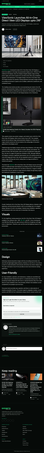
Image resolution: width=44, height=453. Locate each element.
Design (4, 64)
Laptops (24, 426)
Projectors (4, 426)
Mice (24, 434)
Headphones (4, 432)
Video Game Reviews (6, 441)
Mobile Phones (5, 428)
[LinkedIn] (10, 421)
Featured (10, 14)
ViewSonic (12, 164)
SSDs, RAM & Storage (27, 430)
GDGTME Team (34, 397)
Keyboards (25, 432)
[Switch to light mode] (38, 4)
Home (3, 9)
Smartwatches (5, 436)
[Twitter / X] (8, 421)
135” (21, 220)
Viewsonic (15, 14)
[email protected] (25, 311)
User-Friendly (5, 66)
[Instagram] (5, 421)
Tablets (3, 430)
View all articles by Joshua (14, 334)
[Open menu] (42, 4)
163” (24, 220)
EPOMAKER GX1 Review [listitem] (27, 6)
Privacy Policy (17, 317)
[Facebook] (3, 421)
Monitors (25, 428)
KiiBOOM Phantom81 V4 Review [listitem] (12, 6)
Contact (24, 441)
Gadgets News (9, 9)
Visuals (4, 62)
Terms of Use (25, 445)
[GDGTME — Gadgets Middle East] (6, 4)
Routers (3, 434)
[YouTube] (13, 421)
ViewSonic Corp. (6, 70)
